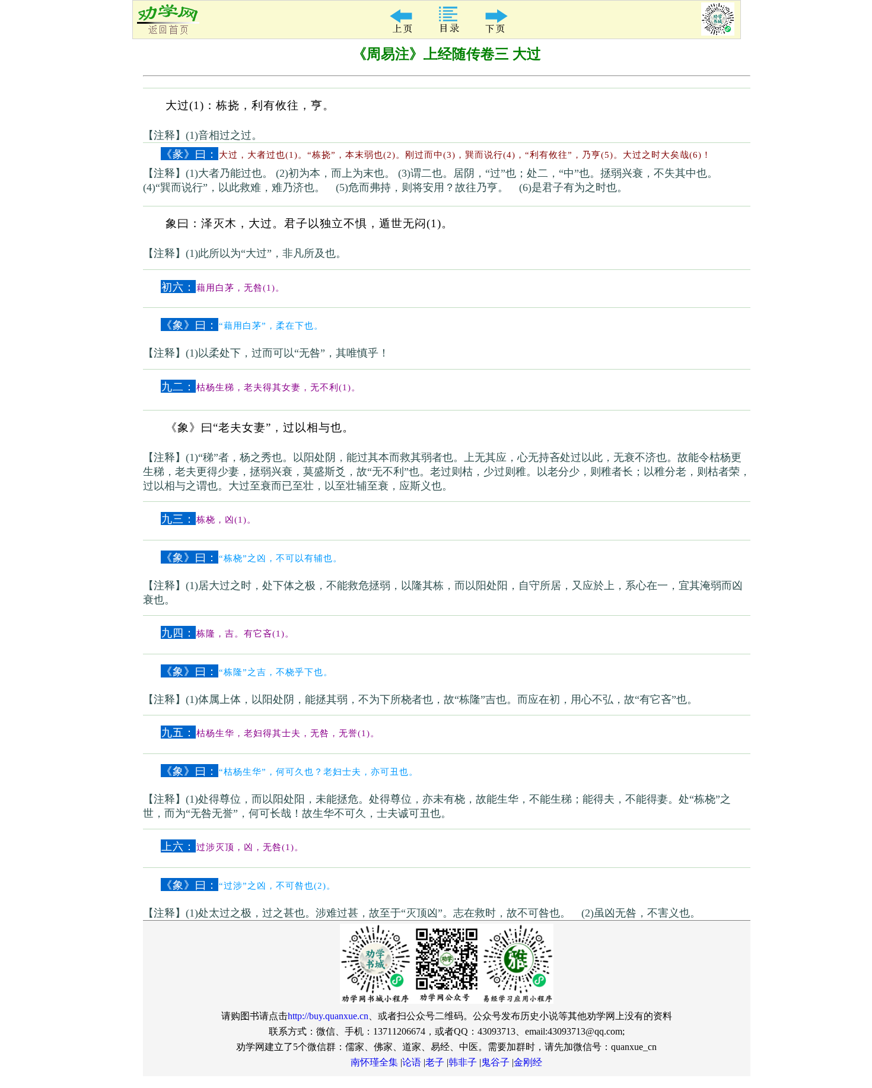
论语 (411, 1062)
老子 (434, 1062)
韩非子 (462, 1062)
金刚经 (528, 1062)
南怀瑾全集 (374, 1062)
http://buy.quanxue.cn (328, 1016)
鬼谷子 (495, 1062)
